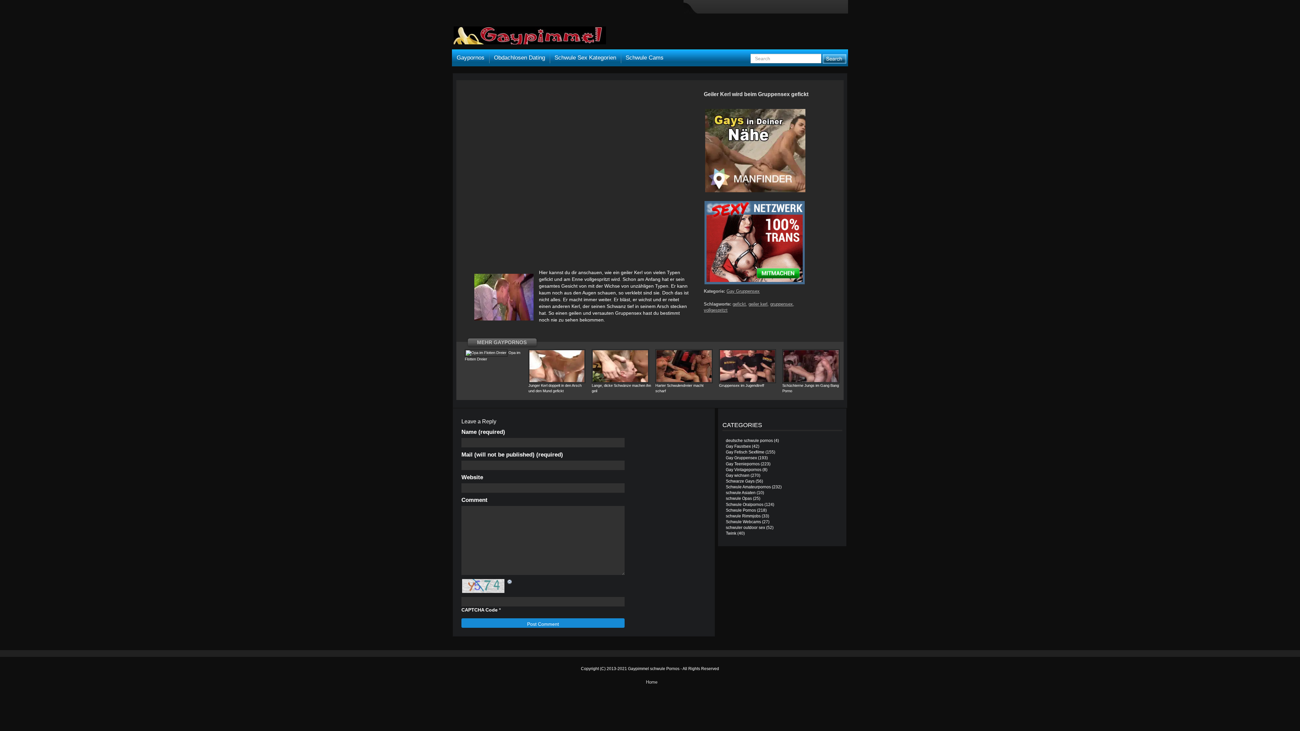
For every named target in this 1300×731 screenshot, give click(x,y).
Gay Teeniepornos (743, 464)
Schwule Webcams (743, 521)
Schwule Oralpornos (744, 504)
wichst (645, 299)
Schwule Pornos (741, 510)
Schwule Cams (645, 57)
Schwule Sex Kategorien (585, 57)
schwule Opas (739, 498)
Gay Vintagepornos (743, 469)
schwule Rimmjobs (743, 516)
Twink (731, 533)
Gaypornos (470, 57)
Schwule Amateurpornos (748, 487)
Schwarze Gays (740, 481)
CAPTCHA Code (479, 610)
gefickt (739, 304)
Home (651, 682)
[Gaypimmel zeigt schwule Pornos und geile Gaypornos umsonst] (530, 37)
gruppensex (781, 304)
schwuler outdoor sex (745, 527)
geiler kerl (758, 304)
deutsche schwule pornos (749, 440)
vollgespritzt (716, 310)
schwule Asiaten (741, 492)
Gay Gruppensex (743, 291)
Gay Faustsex (738, 446)
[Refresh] (510, 581)
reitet (673, 299)
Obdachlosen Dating (519, 57)
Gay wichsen (738, 475)
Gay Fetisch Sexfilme (745, 452)
